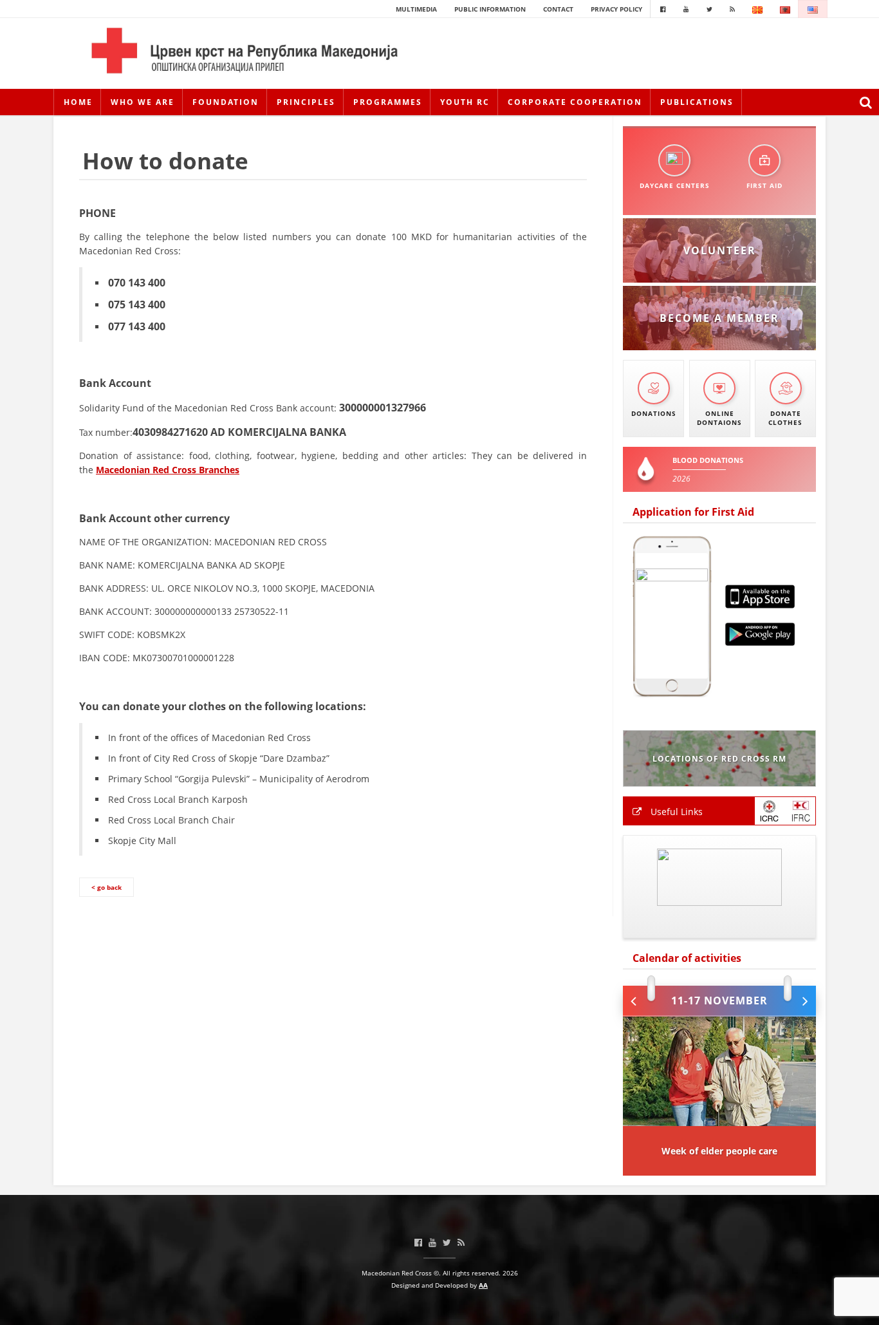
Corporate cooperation (575, 102)
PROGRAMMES (387, 102)
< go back (106, 887)
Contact (558, 9)
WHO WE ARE (142, 102)
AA (483, 1285)
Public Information (490, 9)
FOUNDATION (225, 102)
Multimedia (416, 9)
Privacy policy (616, 9)
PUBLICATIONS (697, 102)
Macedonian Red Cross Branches (167, 470)
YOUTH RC (465, 102)
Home (78, 102)
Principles (306, 102)
